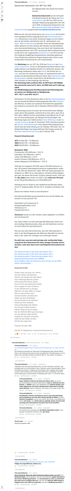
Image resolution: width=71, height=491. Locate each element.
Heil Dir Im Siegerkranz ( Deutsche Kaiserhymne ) (34, 330)
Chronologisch (2, 8)
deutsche (39, 27)
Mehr (56, 334)
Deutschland (50, 34)
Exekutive (60, 78)
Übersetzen (43, 334)
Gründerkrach (44, 53)
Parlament (51, 64)
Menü (2, 488)
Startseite (2, 4)
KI (51, 334)
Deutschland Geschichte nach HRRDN (29, 259)
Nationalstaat (48, 27)
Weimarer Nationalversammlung (27, 131)
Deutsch (2, 21)
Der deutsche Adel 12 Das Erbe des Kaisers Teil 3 (34, 256)
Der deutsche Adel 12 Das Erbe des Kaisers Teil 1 (34, 252)
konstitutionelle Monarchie (50, 30)
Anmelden (2, 13)
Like (18, 357)
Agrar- (17, 43)
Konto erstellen (2, 17)
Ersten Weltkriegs (49, 120)
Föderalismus (57, 76)
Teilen (24, 334)
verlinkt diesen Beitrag (26, 342)
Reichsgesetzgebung (56, 99)
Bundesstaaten (20, 78)
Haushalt (59, 101)
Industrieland (29, 43)
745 (35, 334)
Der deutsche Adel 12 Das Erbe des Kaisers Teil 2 (34, 254)
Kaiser (44, 71)
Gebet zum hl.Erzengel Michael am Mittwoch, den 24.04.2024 (35, 462)
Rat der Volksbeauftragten (28, 124)
